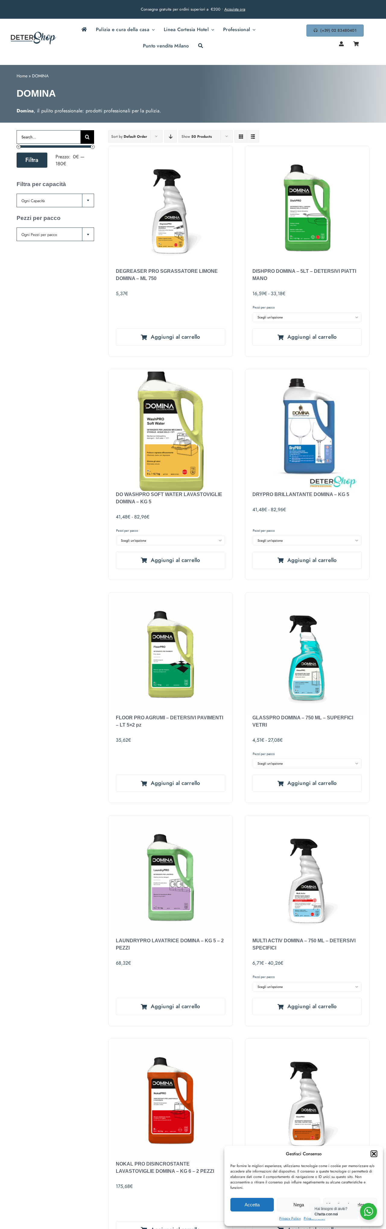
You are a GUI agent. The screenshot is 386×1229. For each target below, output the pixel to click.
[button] (374, 1154)
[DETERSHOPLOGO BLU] (33, 34)
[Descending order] (170, 136)
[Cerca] (200, 46)
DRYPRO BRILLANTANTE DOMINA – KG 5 (300, 494)
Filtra (32, 160)
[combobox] (55, 200)
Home (22, 76)
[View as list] (253, 136)
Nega (298, 1204)
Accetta (252, 1204)
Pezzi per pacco (263, 307)
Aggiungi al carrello (175, 337)
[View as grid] (241, 136)
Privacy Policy (290, 1218)
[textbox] (55, 201)
